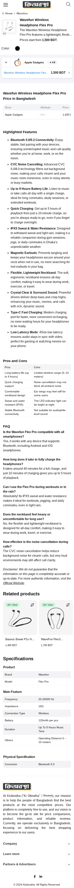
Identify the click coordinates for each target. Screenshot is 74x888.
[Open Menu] (5, 4)
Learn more (11, 854)
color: (6, 48)
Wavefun (22, 13)
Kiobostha (29, 884)
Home (9, 13)
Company (10, 843)
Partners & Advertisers (19, 864)
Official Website (13, 583)
